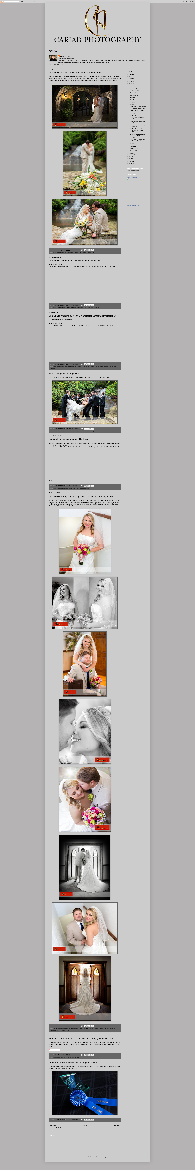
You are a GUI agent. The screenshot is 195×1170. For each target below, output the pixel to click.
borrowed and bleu (58, 1057)
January (132, 151)
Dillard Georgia (57, 488)
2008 (130, 163)
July (131, 100)
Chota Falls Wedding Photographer (72, 252)
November (133, 90)
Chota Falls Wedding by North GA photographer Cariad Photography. (82, 316)
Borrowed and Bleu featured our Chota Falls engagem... (138, 135)
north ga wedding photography (78, 307)
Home (85, 1125)
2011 (130, 156)
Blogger (105, 1157)
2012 (130, 154)
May (131, 104)
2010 (130, 158)
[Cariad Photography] (133, 204)
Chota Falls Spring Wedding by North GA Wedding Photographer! (81, 496)
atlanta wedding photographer (60, 1028)
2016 (130, 79)
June (131, 102)
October (132, 93)
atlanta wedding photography (75, 1028)
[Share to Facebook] (91, 250)
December (133, 88)
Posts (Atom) (59, 1128)
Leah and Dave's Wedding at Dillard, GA (68, 439)
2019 (130, 71)
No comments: (75, 250)
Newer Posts (52, 1125)
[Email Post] (81, 250)
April (131, 144)
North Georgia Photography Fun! (65, 373)
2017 (130, 76)
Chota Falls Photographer (69, 1057)
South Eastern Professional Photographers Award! (73, 1062)
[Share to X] (89, 250)
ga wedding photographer (88, 252)
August (132, 97)
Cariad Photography (66, 56)
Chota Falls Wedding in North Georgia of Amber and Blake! (78, 72)
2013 (130, 86)
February (132, 148)
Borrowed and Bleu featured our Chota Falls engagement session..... (82, 1038)
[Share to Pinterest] (93, 250)
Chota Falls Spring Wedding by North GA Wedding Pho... (138, 130)
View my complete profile (56, 64)
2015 (130, 81)
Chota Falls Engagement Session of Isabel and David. (75, 260)
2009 (130, 161)
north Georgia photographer (93, 307)
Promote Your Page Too (133, 205)
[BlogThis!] (87, 250)
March (132, 146)
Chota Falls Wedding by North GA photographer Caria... (137, 117)
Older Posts (117, 1125)
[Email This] (85, 250)
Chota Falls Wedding (58, 252)
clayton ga (78, 1057)
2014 (130, 83)
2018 (130, 74)
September (133, 95)
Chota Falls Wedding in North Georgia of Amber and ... (138, 107)
